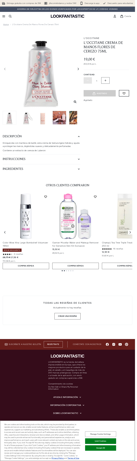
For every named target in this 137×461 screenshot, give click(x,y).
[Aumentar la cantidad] (105, 80)
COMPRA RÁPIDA (26, 266)
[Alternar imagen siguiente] (78, 69)
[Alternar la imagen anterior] (5, 69)
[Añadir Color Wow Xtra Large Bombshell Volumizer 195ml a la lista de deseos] (45, 196)
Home (6, 24)
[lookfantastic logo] (67, 16)
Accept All (100, 448)
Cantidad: (89, 75)
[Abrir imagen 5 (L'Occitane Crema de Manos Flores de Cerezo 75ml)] (76, 117)
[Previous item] (5, 232)
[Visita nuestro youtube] (120, 344)
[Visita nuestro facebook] (107, 344)
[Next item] (130, 232)
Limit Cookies (100, 441)
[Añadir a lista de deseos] (124, 93)
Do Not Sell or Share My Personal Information (63, 388)
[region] (67, 441)
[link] (115, 16)
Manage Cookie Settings (100, 434)
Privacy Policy (58, 458)
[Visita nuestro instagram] (114, 344)
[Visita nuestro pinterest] (126, 344)
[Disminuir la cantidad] (88, 80)
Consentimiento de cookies (60, 384)
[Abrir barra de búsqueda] (10, 16)
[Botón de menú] (3, 16)
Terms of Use (73, 458)
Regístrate (53, 344)
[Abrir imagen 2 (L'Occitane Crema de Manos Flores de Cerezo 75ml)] (26, 117)
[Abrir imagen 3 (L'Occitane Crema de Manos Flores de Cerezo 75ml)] (43, 117)
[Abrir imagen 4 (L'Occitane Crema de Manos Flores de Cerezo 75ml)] (59, 117)
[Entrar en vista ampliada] (75, 102)
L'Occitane (91, 38)
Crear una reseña (67, 316)
